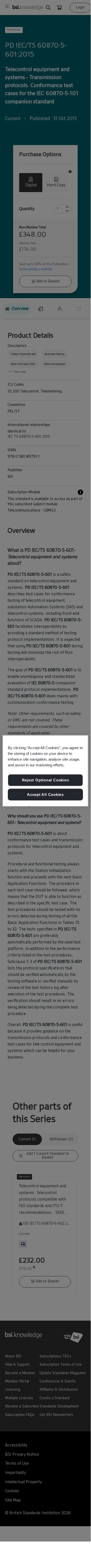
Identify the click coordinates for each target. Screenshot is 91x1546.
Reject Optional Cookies (45, 780)
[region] (45, 771)
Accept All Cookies (45, 794)
